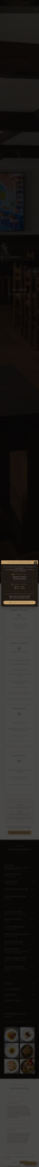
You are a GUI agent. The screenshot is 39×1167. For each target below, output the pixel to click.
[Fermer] (35, 562)
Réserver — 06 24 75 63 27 (20, 602)
